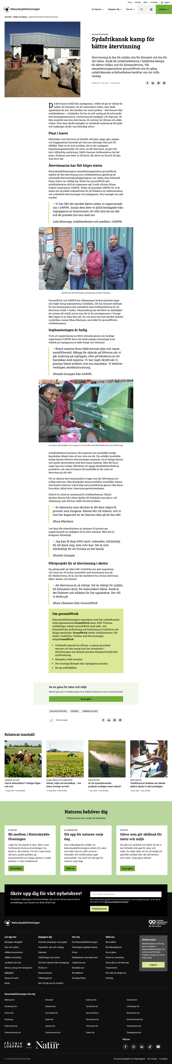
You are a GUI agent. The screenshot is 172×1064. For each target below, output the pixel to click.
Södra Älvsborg (11, 1026)
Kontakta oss (78, 967)
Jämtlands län (92, 1006)
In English (154, 2)
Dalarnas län (91, 1000)
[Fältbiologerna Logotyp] (13, 1045)
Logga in (153, 964)
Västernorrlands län (13, 1032)
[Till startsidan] (23, 9)
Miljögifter (9, 973)
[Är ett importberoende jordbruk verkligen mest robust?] (107, 758)
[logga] (29, 1044)
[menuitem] (129, 2)
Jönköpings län (133, 1006)
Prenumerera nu (99, 908)
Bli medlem (16, 868)
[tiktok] (150, 1047)
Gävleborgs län (11, 1006)
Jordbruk (74, 711)
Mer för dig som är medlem (50, 983)
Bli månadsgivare (114, 947)
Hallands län (50, 1006)
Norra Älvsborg (92, 1013)
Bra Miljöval (77, 973)
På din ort (42, 967)
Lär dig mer (96, 9)
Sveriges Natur (79, 978)
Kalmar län (9, 1013)
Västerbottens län (134, 1026)
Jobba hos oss (78, 962)
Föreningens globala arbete (84, 947)
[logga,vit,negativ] (47, 1044)
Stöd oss (163, 9)
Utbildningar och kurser (49, 957)
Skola (145, 2)
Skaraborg (9, 1019)
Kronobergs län (51, 1013)
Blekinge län (10, 1000)
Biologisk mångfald (13, 942)
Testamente (111, 967)
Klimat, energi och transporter (18, 967)
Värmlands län (92, 1026)
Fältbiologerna (45, 978)
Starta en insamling (115, 957)
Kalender (42, 952)
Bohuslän (49, 1000)
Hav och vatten (12, 947)
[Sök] (141, 9)
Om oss (129, 9)
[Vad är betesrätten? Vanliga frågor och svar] (23, 758)
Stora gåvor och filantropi (117, 962)
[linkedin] (142, 1047)
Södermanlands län (135, 1019)
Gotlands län (132, 1000)
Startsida (8, 17)
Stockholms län (92, 1019)
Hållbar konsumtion (14, 952)
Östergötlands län (134, 1032)
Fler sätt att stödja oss (116, 973)
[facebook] (125, 1047)
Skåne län (49, 1019)
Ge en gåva (18, 126)
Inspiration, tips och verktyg (51, 947)
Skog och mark (11, 978)
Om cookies (152, 1059)
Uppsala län (50, 1026)
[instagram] (134, 1047)
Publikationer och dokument (85, 957)
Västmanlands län (52, 1032)
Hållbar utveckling (20, 17)
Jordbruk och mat (90, 711)
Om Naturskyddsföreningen (85, 942)
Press (130, 2)
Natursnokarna (45, 973)
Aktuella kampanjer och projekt (52, 942)
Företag (138, 2)
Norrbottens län (133, 1013)
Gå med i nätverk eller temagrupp (53, 962)
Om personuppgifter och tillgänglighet (129, 1059)
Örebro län (90, 1032)
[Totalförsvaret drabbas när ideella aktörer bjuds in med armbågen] (148, 758)
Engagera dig (113, 9)
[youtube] (158, 1047)
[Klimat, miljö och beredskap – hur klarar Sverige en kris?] (65, 758)
